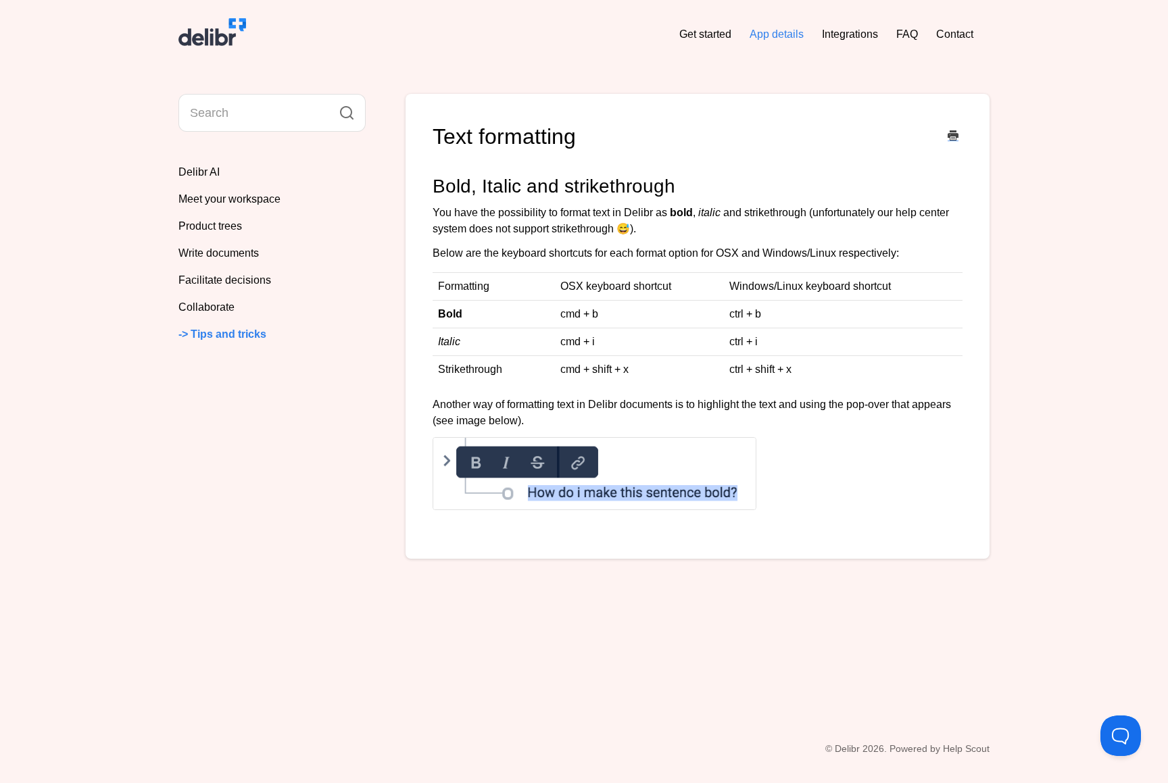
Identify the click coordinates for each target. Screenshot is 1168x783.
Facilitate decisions (224, 280)
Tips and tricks (230, 334)
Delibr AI (199, 172)
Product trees (210, 226)
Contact (954, 34)
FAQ (907, 34)
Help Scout (966, 748)
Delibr (847, 748)
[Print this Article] (953, 137)
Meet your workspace (229, 199)
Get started (705, 34)
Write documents (218, 253)
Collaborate (206, 307)
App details (777, 34)
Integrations (850, 34)
